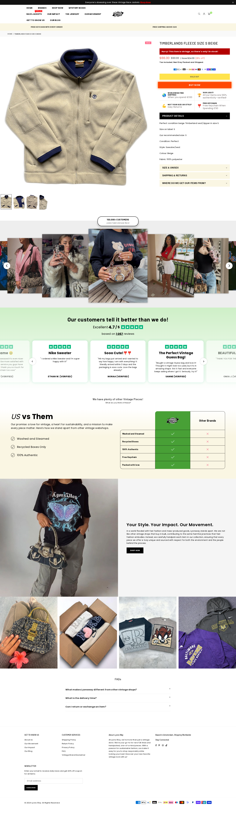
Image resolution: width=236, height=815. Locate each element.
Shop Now (135, 550)
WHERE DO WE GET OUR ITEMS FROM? (184, 183)
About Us (28, 739)
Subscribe (31, 787)
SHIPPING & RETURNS (174, 175)
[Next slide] (229, 265)
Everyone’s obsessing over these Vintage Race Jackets (118, 2)
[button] (209, 14)
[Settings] (204, 14)
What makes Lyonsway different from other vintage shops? (101, 689)
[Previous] (3, 116)
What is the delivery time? (81, 698)
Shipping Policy (69, 739)
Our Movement (31, 743)
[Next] (148, 116)
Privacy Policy (68, 747)
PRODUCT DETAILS (173, 116)
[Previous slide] (6, 265)
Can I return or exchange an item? (85, 706)
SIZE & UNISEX (170, 168)
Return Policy (68, 743)
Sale (148, 43)
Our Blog (28, 751)
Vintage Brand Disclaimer (73, 755)
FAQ (64, 751)
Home (10, 34)
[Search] (199, 14)
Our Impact (29, 747)
